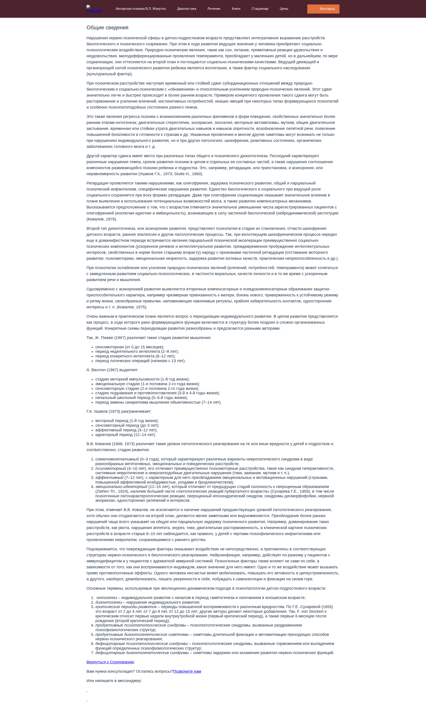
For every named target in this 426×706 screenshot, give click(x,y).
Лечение (213, 8)
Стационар (260, 8)
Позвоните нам (187, 671)
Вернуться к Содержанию (110, 662)
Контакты (327, 9)
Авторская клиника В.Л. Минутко (141, 8)
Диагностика (186, 8)
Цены (284, 8)
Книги (236, 8)
